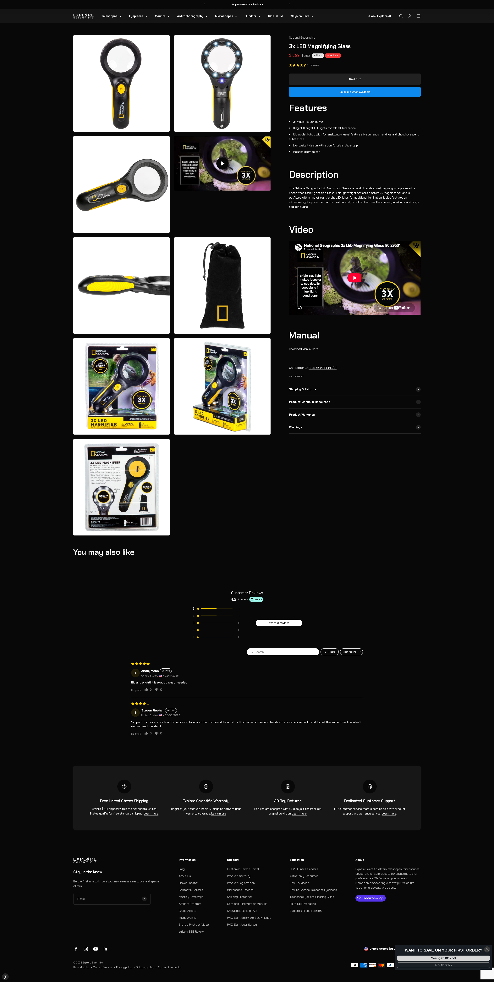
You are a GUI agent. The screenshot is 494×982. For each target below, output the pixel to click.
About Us (185, 876)
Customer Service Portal (243, 869)
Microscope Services (240, 890)
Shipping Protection (239, 897)
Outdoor (250, 16)
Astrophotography (190, 16)
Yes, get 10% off (443, 958)
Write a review (279, 623)
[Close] (487, 949)
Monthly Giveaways (191, 897)
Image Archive (187, 918)
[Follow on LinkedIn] (105, 949)
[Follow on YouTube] (95, 949)
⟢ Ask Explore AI (379, 16)
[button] (298, 65)
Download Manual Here (303, 349)
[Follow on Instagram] (85, 949)
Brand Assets (187, 911)
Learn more (151, 813)
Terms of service (102, 967)
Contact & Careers (191, 890)
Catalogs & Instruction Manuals (247, 904)
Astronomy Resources (304, 876)
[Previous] (204, 4)
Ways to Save (299, 16)
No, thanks (443, 965)
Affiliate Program (190, 904)
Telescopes (109, 16)
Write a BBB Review (191, 932)
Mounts (160, 16)
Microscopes (224, 16)
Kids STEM (275, 16)
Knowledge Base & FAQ (241, 911)
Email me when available (355, 92)
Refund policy (81, 967)
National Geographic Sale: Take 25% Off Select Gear (247, 4)
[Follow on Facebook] (76, 949)
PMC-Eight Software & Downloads (249, 918)
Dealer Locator (188, 883)
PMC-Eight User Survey (242, 925)
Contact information (170, 967)
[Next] (289, 4)
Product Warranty (238, 876)
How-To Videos (299, 883)
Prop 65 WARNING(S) (322, 368)
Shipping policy (145, 967)
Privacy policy (124, 967)
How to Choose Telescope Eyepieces (313, 890)
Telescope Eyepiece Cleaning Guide (312, 897)
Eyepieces (136, 16)
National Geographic (302, 38)
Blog (182, 869)
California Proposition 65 (306, 911)
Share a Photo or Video (194, 925)
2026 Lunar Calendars (304, 869)
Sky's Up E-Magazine (303, 904)
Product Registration (241, 883)
